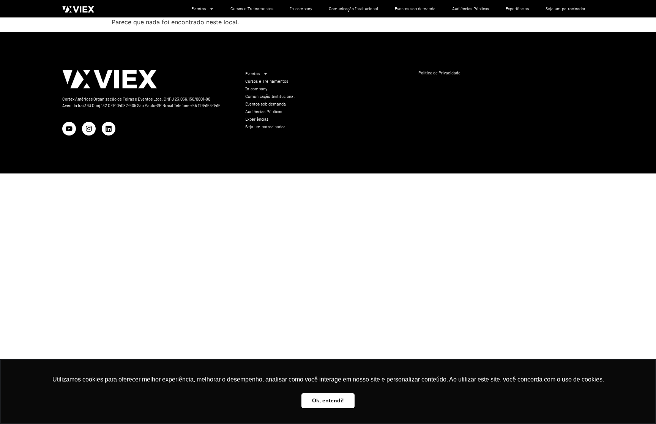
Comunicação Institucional (353, 8)
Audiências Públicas (470, 8)
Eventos (198, 8)
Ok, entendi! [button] (328, 400)
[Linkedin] (108, 129)
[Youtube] (69, 129)
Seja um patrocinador (565, 8)
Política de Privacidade (439, 72)
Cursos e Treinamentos (251, 8)
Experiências (517, 8)
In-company (301, 8)
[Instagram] (89, 129)
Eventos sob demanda (415, 8)
